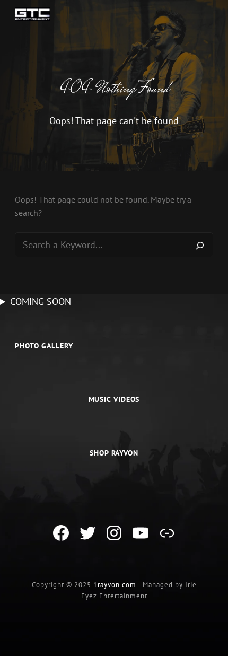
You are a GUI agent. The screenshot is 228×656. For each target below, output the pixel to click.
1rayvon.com (114, 584)
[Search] (200, 245)
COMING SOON (40, 301)
